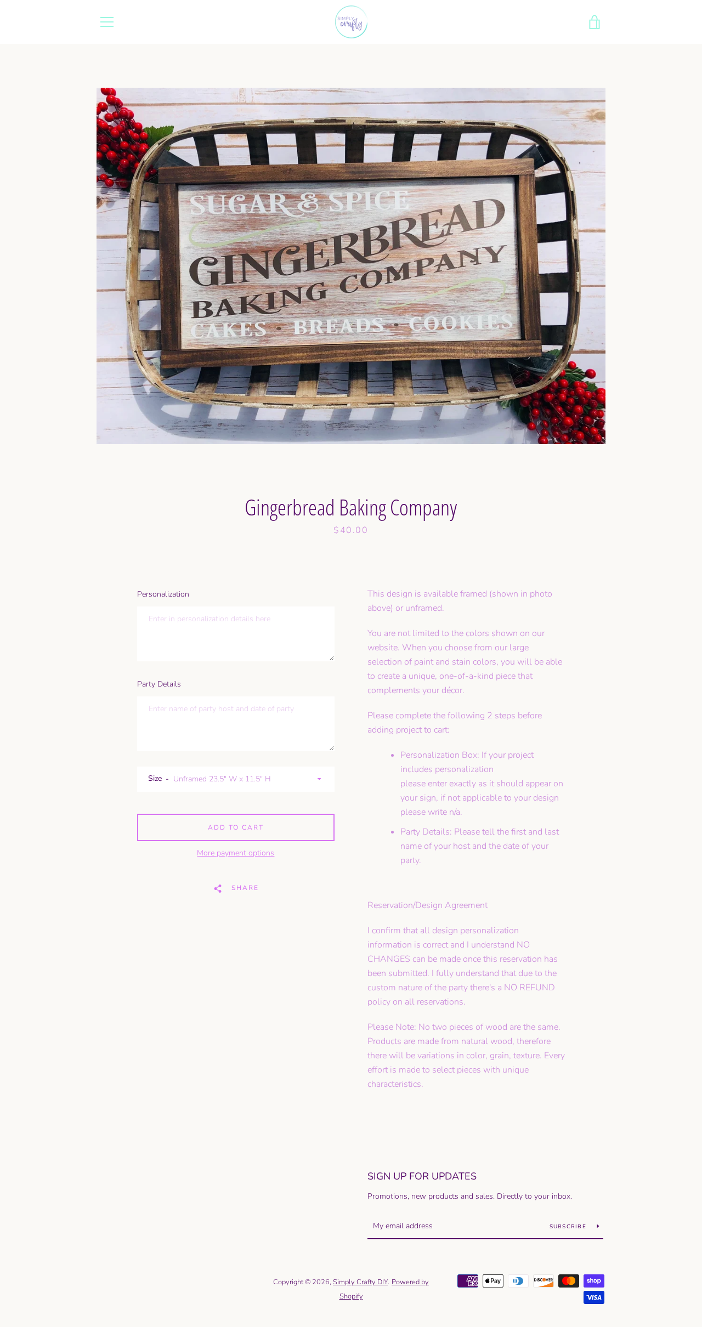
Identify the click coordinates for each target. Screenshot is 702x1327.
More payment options (235, 853)
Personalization (163, 594)
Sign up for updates (422, 1176)
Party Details (159, 684)
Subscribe (569, 1226)
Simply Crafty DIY (360, 1282)
